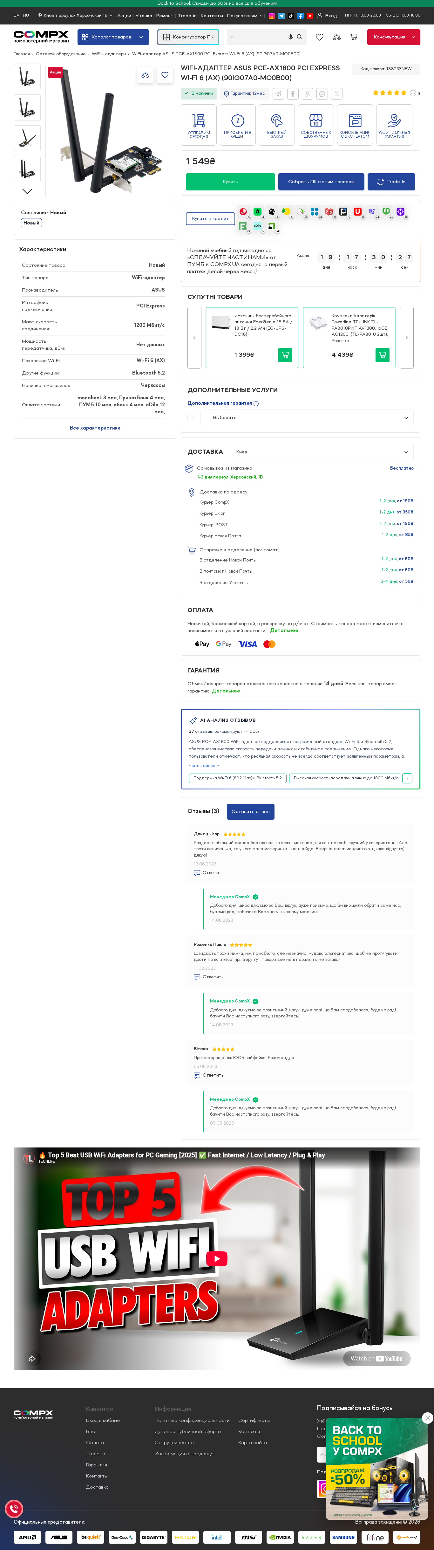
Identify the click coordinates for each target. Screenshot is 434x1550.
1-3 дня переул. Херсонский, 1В (230, 477)
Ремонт (164, 15)
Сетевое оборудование (61, 54)
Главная (22, 54)
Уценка (143, 15)
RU (26, 16)
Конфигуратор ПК (193, 37)
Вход (330, 15)
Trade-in (187, 15)
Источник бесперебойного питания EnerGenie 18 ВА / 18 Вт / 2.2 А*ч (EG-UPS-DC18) (263, 325)
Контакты (212, 15)
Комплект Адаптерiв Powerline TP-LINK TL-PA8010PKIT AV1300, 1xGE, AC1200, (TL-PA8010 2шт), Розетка (360, 328)
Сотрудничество (174, 1442)
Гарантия (96, 1465)
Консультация (389, 37)
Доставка (97, 1487)
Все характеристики (95, 428)
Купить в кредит (210, 218)
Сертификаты (254, 1420)
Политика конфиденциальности (192, 1420)
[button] (194, 338)
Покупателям (242, 15)
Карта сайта (252, 1442)
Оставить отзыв (251, 811)
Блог (91, 1431)
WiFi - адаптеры (109, 54)
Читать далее (202, 766)
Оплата (95, 1442)
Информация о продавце (184, 1454)
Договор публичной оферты (188, 1431)
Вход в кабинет (104, 1420)
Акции (124, 15)
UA (16, 16)
